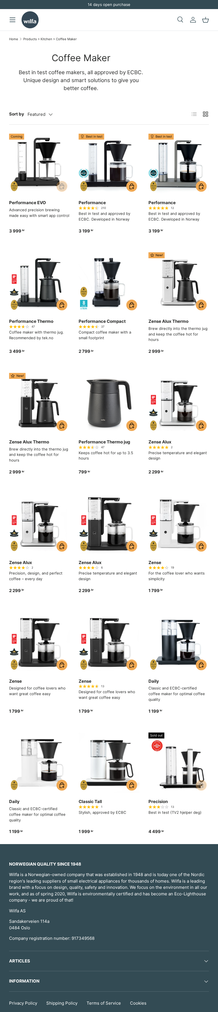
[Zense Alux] (178, 403)
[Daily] (178, 642)
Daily (153, 681)
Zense (154, 562)
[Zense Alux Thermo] (178, 282)
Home (13, 39)
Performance (92, 202)
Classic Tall (90, 801)
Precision (158, 801)
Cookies (138, 1003)
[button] (205, 20)
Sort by (16, 114)
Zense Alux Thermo (168, 321)
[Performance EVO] (39, 164)
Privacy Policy (23, 1003)
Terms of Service (104, 1003)
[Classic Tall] (109, 763)
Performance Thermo (31, 321)
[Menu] (12, 20)
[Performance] (109, 164)
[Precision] (178, 763)
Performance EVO (27, 202)
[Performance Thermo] (39, 282)
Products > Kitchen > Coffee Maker (50, 39)
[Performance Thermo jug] (109, 403)
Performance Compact (102, 321)
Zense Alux (159, 442)
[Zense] (178, 524)
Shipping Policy (61, 1003)
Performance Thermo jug (104, 442)
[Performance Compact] (109, 282)
